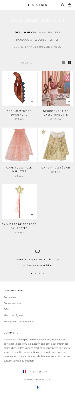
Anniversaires (49, 32)
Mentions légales (13, 315)
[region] (37, 258)
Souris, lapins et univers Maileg (37, 47)
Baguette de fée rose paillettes (19, 226)
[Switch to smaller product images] (69, 63)
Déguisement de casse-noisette (55, 113)
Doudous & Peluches (31, 39)
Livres (54, 39)
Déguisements (25, 32)
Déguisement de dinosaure (19, 113)
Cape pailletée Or (56, 167)
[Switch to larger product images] (63, 63)
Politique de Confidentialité (19, 321)
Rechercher (10, 297)
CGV (6, 309)
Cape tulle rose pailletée (19, 169)
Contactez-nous (12, 303)
